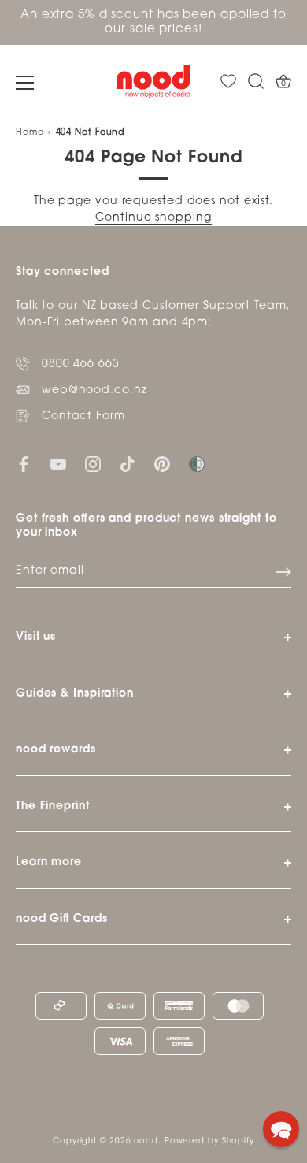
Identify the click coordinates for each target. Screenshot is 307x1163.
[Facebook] (23, 464)
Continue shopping (153, 218)
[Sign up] (283, 572)
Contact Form (83, 416)
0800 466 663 (81, 364)
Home (30, 132)
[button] (281, 1129)
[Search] (256, 81)
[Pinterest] (162, 464)
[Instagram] (93, 464)
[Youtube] (58, 464)
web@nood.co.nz (94, 390)
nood (146, 1141)
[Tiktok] (127, 464)
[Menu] (25, 82)
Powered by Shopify (209, 1141)
